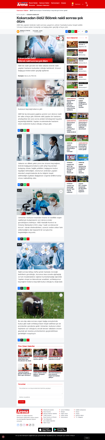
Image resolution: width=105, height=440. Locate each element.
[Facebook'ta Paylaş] (66, 31)
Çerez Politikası (65, 410)
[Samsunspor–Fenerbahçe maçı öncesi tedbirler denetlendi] (82, 116)
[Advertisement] (9, 38)
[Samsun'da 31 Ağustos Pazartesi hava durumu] (82, 158)
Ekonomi (32, 5)
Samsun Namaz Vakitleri (50, 413)
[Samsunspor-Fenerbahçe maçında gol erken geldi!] (82, 138)
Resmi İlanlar (33, 3)
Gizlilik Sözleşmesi (81, 410)
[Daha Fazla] (75, 31)
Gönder (21, 402)
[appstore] (45, 429)
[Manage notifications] (3, 436)
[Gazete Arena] (22, 4)
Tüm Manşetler (47, 419)
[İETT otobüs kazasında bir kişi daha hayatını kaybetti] (82, 179)
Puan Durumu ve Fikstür (50, 417)
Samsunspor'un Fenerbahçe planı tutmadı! (84, 87)
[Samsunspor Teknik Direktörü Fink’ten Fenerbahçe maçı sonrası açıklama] (71, 94)
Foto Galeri (21, 14)
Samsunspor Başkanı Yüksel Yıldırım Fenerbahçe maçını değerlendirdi (83, 70)
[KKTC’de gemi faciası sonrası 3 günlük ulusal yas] (71, 158)
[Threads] (33, 425)
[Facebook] (18, 425)
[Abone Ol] (86, 31)
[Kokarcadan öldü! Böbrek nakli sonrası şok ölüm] (40, 49)
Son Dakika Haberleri (49, 421)
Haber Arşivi (46, 422)
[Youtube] (27, 425)
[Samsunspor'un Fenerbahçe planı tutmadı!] (71, 138)
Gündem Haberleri (43, 5)
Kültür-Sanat (64, 415)
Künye (77, 411)
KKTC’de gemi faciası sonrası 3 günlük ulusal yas (71, 169)
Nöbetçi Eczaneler (48, 410)
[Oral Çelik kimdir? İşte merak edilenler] (71, 179)
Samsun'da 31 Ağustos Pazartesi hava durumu (83, 62)
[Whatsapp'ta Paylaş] (72, 31)
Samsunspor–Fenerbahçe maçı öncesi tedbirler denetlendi (83, 78)
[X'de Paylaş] (69, 31)
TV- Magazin (79, 417)
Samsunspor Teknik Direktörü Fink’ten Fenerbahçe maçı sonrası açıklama (83, 54)
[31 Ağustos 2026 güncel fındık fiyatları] (82, 94)
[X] (21, 425)
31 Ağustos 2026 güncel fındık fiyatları (83, 46)
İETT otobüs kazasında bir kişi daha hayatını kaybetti (83, 188)
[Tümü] (86, 38)
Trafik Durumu (47, 415)
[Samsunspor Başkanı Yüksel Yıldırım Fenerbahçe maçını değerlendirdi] (71, 116)
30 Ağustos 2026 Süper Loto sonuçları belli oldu (48, 10)
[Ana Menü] (86, 5)
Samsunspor (55, 3)
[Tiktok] (30, 425)
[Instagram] (24, 425)
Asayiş (63, 3)
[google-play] (60, 429)
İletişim (63, 411)
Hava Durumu (47, 411)
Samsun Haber (44, 3)
